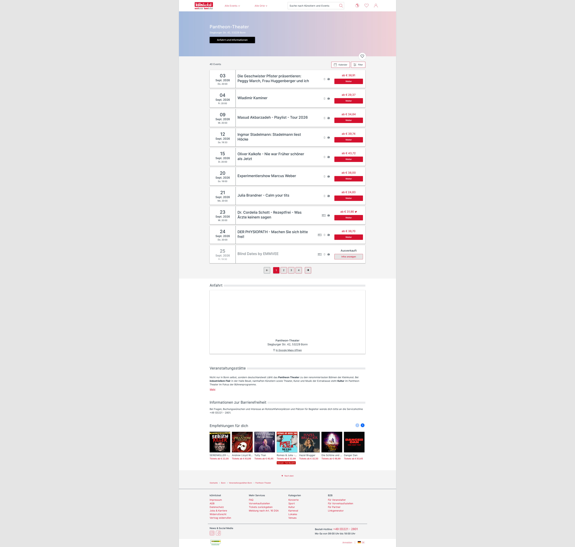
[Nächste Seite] (308, 270)
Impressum (216, 499)
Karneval (293, 510)
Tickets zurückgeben (261, 506)
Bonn (223, 483)
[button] (362, 425)
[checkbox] (362, 56)
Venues (292, 517)
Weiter (348, 81)
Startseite (214, 483)
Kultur (291, 506)
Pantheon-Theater (263, 483)
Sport (291, 503)
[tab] (340, 65)
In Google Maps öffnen (289, 350)
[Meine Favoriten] (366, 5)
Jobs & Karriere (218, 510)
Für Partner (334, 506)
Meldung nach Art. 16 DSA (264, 510)
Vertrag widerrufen (220, 517)
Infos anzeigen (348, 256)
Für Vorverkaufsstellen (340, 503)
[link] (300, 79)
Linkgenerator (336, 510)
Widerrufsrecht (218, 514)
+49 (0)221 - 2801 (345, 529)
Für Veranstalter (337, 499)
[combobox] (313, 5)
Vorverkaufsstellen (259, 503)
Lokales (292, 514)
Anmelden (347, 542)
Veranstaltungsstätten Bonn (240, 483)
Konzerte (293, 499)
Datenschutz (217, 506)
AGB (212, 503)
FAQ (251, 499)
